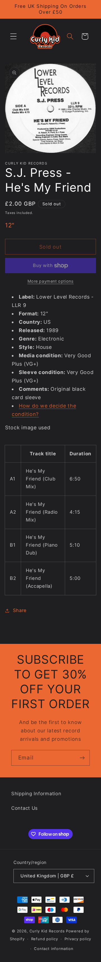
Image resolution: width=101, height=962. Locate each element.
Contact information (54, 948)
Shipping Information (36, 793)
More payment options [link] (50, 281)
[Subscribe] (82, 758)
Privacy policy (78, 939)
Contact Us (24, 808)
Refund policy (44, 939)
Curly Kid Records (47, 931)
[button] (13, 36)
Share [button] (20, 610)
